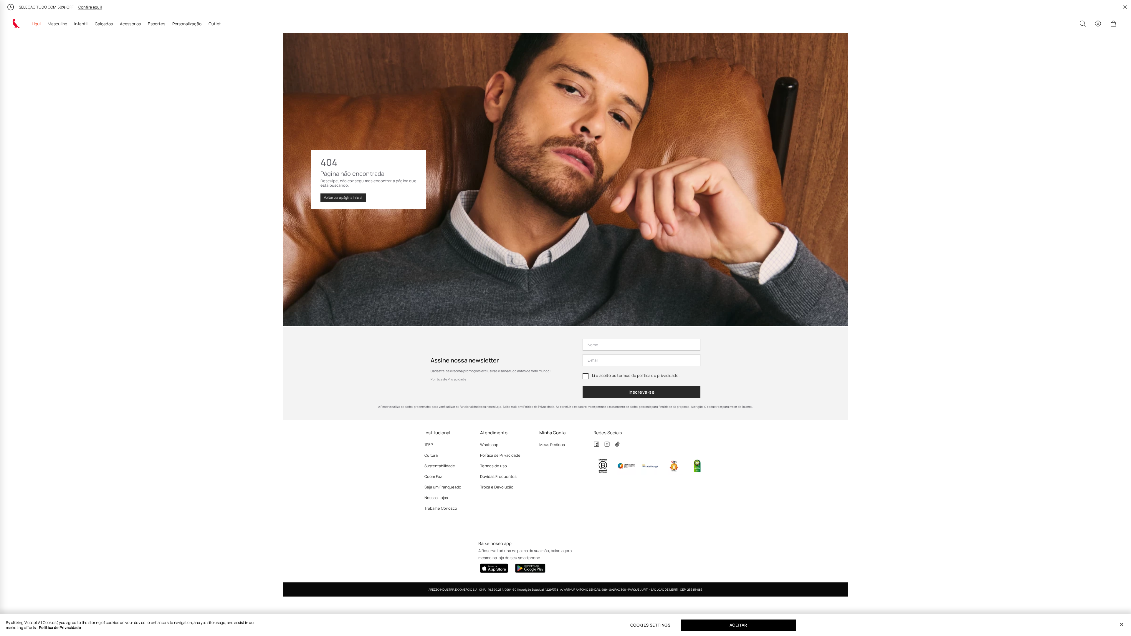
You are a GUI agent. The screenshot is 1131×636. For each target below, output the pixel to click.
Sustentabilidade (439, 465)
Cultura (431, 455)
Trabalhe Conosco (440, 508)
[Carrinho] (1113, 23)
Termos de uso (493, 465)
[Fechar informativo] (1125, 7)
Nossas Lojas (436, 497)
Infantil (80, 23)
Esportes (156, 23)
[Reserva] (16, 23)
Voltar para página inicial (343, 197)
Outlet (215, 23)
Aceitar (738, 625)
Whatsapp (489, 444)
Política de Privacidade (448, 379)
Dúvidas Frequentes (498, 476)
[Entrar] (1098, 23)
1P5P (428, 444)
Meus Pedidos (552, 444)
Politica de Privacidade (60, 627)
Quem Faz (433, 476)
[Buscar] (1083, 23)
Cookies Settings (650, 625)
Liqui (36, 23)
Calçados (104, 23)
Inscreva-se (641, 392)
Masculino (57, 23)
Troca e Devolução (496, 487)
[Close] (1121, 624)
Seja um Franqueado (442, 487)
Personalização (186, 23)
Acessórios (130, 23)
